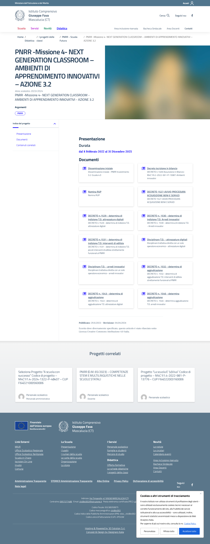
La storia (65, 465)
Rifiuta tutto (168, 531)
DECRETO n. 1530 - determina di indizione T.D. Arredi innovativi (164, 217)
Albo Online (103, 481)
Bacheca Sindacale (152, 28)
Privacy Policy (121, 481)
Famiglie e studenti (116, 450)
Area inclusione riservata (126, 28)
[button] (36, 123)
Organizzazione (69, 461)
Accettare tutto (189, 531)
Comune (19, 469)
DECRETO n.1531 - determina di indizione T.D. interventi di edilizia (106, 241)
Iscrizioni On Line (23, 461)
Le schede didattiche (117, 469)
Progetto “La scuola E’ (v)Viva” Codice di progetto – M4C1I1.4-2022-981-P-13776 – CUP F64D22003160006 (165, 375)
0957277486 (66, 501)
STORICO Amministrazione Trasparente (71, 481)
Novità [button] (48, 28)
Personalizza (149, 531)
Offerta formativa (116, 465)
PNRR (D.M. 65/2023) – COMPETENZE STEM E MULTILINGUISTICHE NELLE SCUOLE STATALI (104, 375)
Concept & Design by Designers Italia (105, 532)
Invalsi (18, 465)
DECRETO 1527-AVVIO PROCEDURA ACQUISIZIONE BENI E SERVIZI (166, 193)
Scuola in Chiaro (23, 458)
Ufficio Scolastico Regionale (29, 450)
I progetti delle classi (117, 472)
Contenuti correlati (26, 145)
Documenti (22, 139)
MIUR (18, 447)
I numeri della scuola (71, 454)
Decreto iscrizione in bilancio (162, 168)
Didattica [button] (62, 28)
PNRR (20, 113)
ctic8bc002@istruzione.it (90, 501)
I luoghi (64, 450)
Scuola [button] (22, 28)
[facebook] (192, 15)
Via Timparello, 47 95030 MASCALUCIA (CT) (109, 498)
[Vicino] (200, 493)
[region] (170, 514)
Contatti (188, 28)
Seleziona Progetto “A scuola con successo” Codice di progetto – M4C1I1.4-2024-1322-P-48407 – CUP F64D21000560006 (43, 377)
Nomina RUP (94, 192)
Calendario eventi (162, 454)
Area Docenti (173, 28)
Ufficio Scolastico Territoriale (29, 454)
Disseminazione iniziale (100, 168)
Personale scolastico (117, 447)
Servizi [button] (35, 28)
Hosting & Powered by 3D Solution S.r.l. (105, 528)
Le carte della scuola (71, 458)
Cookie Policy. (190, 523)
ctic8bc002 (116, 510)
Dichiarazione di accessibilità (148, 481)
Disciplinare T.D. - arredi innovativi (106, 266)
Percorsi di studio (115, 454)
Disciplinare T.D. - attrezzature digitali (167, 239)
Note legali (20, 486)
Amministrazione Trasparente (30, 481)
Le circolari (158, 450)
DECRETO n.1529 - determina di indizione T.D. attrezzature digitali (106, 217)
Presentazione (23, 134)
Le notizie (158, 447)
